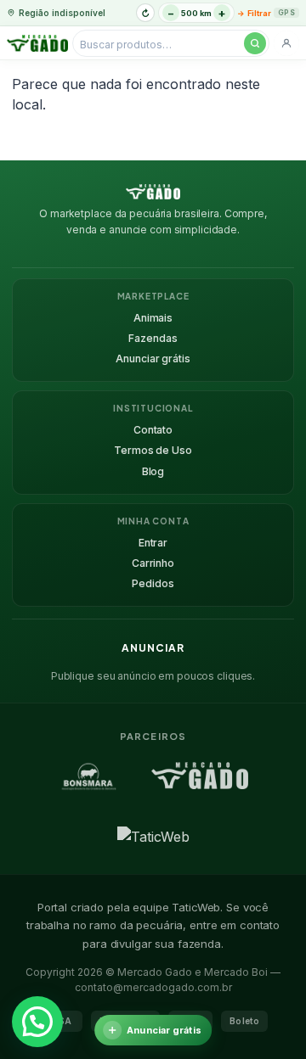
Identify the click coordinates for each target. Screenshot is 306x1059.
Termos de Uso (152, 450)
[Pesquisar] (255, 43)
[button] (37, 1021)
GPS (286, 12)
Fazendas (152, 338)
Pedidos (152, 583)
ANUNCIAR (153, 648)
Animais (153, 317)
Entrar (153, 542)
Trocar (145, 12)
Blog (153, 471)
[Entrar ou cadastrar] (286, 43)
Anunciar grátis (153, 358)
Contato (153, 429)
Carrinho (153, 563)
